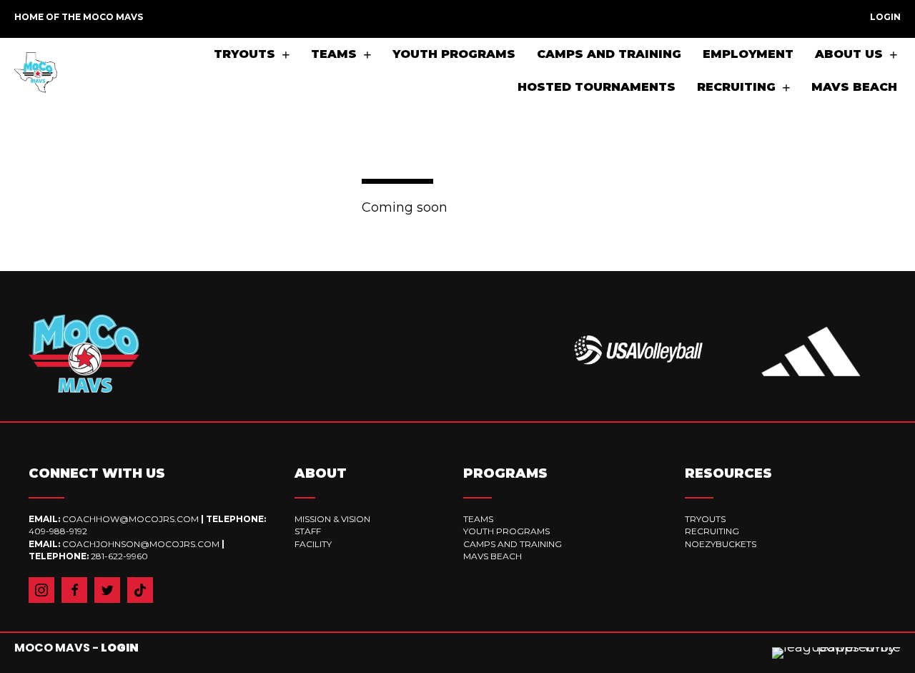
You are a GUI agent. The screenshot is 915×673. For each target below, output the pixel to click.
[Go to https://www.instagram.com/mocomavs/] (41, 590)
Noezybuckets (720, 544)
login (120, 647)
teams (478, 519)
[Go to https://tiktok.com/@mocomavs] (140, 590)
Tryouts (705, 519)
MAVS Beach (492, 556)
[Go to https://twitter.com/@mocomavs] (107, 590)
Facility (313, 544)
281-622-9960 (119, 556)
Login (885, 16)
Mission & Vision (332, 519)
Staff (308, 531)
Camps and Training (512, 544)
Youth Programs (506, 531)
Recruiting (712, 531)
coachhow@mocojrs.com (131, 519)
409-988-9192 (58, 531)
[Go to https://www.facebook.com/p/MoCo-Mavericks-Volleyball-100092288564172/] (74, 590)
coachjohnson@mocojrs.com (140, 544)
